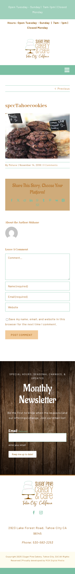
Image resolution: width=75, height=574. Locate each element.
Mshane (13, 165)
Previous (64, 88)
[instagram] (41, 512)
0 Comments (50, 165)
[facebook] (34, 512)
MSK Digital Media (55, 560)
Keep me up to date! (22, 454)
